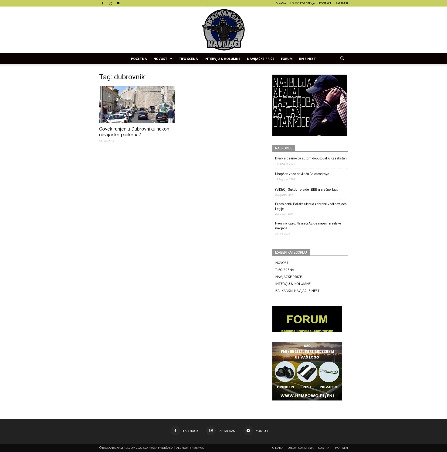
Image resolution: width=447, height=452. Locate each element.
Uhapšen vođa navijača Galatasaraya (302, 174)
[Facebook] (102, 3)
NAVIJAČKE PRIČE (260, 58)
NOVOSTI (282, 262)
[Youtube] (118, 3)
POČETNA (139, 58)
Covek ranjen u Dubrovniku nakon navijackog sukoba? (134, 132)
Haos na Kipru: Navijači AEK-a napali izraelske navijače (308, 225)
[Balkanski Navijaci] (223, 30)
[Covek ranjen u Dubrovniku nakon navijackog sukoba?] (137, 104)
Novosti (160, 58)
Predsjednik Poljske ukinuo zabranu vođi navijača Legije (311, 206)
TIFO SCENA (188, 58)
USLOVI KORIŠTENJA (302, 3)
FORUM (287, 58)
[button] (342, 58)
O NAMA (281, 3)
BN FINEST (307, 58)
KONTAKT (325, 3)
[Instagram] (110, 3)
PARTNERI (342, 3)
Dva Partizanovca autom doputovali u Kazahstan (311, 158)
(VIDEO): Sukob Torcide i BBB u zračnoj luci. (306, 189)
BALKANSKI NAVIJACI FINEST (297, 290)
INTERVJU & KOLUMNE (222, 58)
